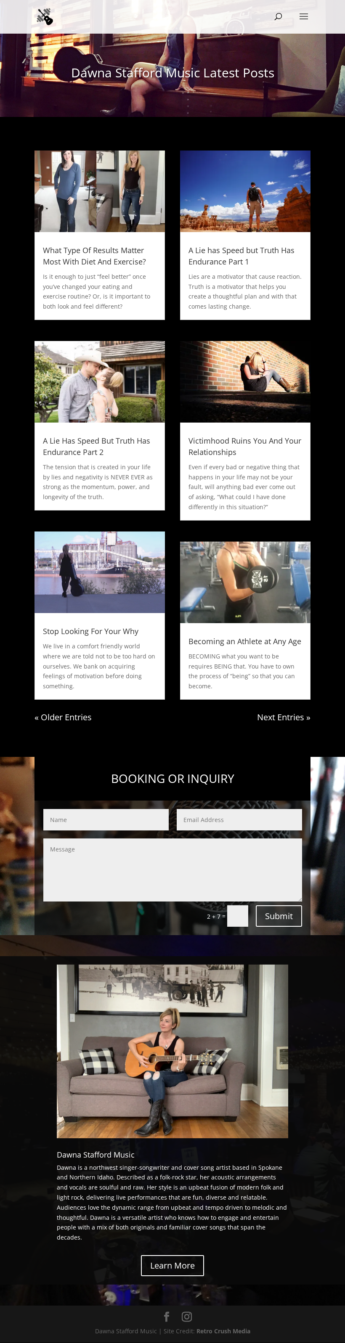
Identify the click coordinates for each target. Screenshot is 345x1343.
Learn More (172, 1265)
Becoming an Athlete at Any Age (244, 641)
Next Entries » (283, 717)
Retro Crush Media (223, 1331)
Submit (279, 916)
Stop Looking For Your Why (90, 631)
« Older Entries (63, 717)
